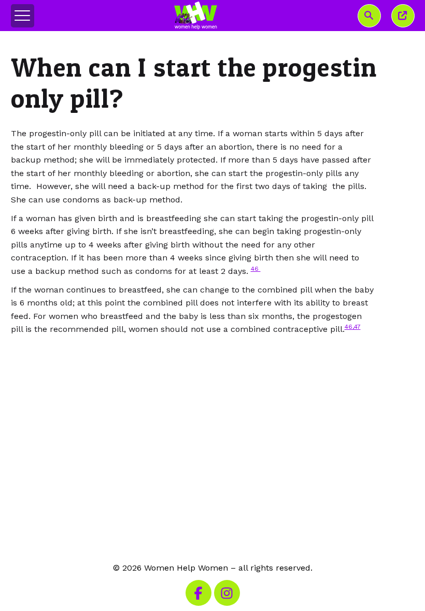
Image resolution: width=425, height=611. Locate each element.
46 (256, 268)
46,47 (353, 326)
